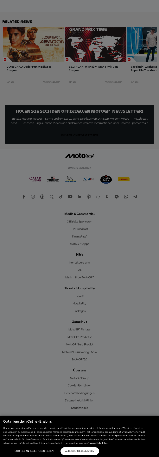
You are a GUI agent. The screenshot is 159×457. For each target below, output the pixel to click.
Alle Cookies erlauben (79, 451)
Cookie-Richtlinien (97, 443)
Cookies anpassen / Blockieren (34, 451)
